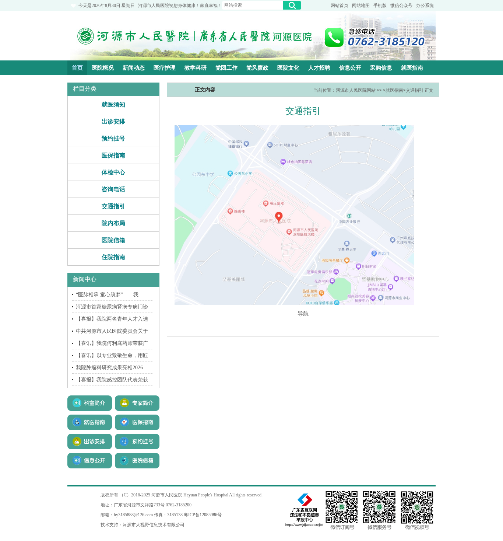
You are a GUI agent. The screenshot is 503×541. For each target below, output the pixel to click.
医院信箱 (113, 240)
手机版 (380, 5)
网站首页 (339, 5)
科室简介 (89, 403)
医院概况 (103, 68)
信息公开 (350, 68)
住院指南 (113, 257)
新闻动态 (134, 68)
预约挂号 (113, 138)
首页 (77, 68)
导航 (303, 314)
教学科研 (195, 68)
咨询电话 (113, 189)
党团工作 (226, 68)
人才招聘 (319, 68)
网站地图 (361, 5)
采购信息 (381, 68)
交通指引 (113, 206)
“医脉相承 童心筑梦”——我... (109, 294)
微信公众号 (401, 5)
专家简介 (137, 403)
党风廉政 (257, 68)
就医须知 (113, 104)
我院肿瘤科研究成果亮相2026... (111, 367)
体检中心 (113, 172)
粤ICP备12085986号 (203, 514)
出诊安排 (113, 121)
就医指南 (412, 68)
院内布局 (113, 223)
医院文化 (288, 68)
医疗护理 (165, 68)
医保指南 (113, 155)
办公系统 (425, 5)
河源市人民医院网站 (356, 90)
